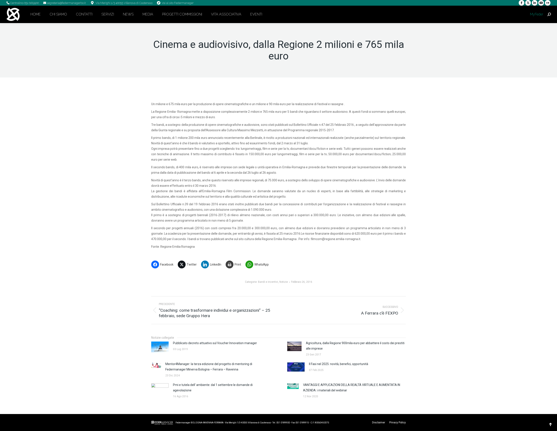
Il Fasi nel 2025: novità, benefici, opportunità (338, 364)
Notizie (283, 281)
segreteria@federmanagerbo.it (66, 3)
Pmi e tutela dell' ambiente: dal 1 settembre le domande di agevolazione (213, 387)
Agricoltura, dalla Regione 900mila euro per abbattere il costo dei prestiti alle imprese (355, 345)
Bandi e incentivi (268, 281)
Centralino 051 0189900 (24, 3)
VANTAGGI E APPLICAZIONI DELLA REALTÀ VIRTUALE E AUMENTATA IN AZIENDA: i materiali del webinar (351, 387)
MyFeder (536, 14)
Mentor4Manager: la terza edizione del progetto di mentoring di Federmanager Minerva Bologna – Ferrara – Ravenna (208, 366)
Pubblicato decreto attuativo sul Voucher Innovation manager (215, 343)
